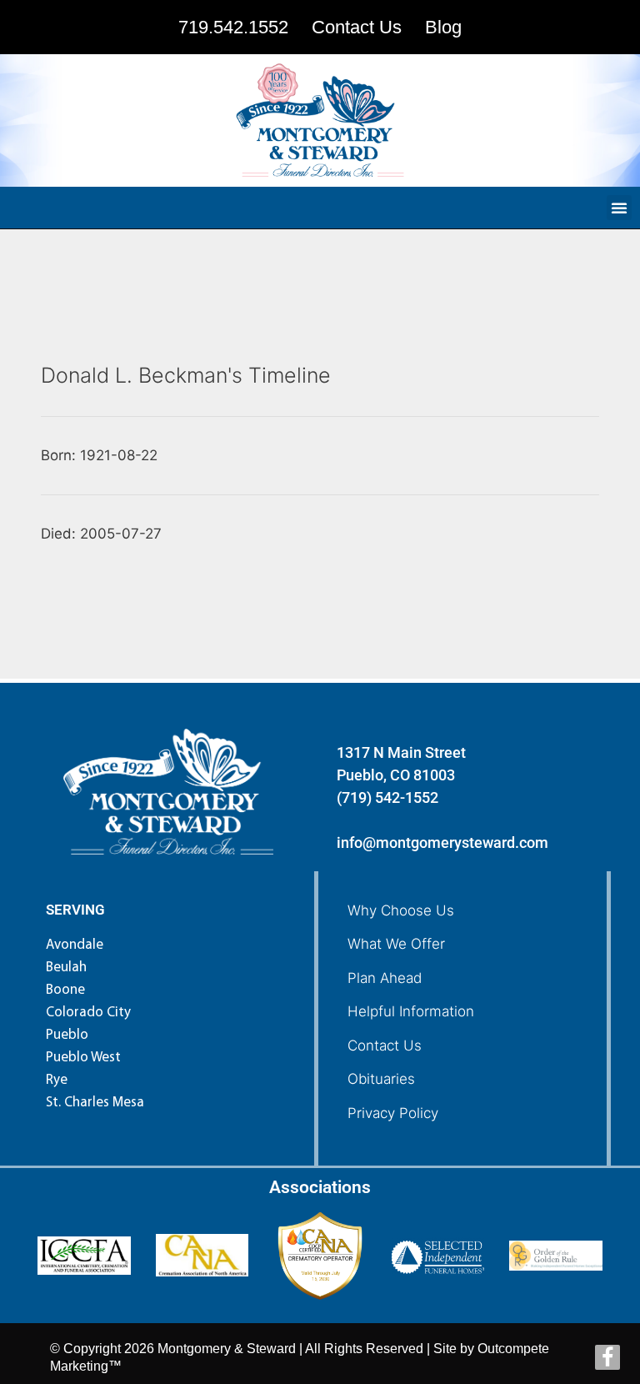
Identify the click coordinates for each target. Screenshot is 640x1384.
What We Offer (396, 943)
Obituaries (381, 1079)
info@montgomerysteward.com (442, 842)
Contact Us (385, 1045)
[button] (619, 207)
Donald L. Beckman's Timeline (186, 375)
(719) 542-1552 (387, 797)
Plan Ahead (385, 978)
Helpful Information (411, 1011)
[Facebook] (607, 1357)
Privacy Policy (393, 1113)
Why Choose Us (401, 910)
